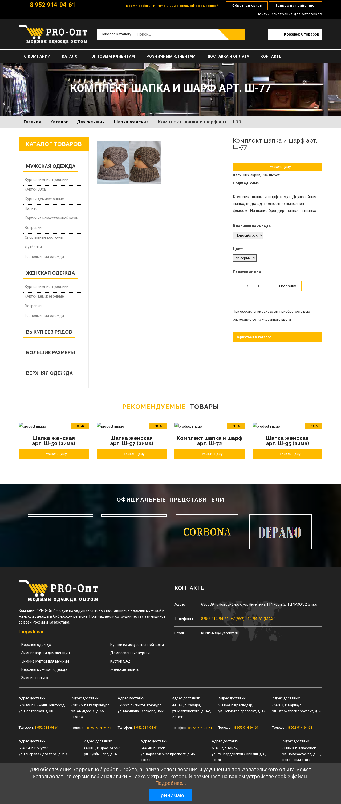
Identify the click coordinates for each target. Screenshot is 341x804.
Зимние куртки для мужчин (45, 661)
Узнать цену (280, 167)
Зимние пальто (34, 678)
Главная (32, 122)
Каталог (71, 56)
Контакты (271, 56)
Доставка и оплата (228, 56)
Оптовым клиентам (113, 56)
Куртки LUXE (35, 189)
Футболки (33, 247)
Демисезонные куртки (130, 653)
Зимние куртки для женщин (45, 653)
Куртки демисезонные (44, 199)
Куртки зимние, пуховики (46, 180)
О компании (37, 56)
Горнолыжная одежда (44, 256)
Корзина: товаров (301, 34)
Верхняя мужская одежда (44, 669)
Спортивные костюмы (44, 237)
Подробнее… (170, 783)
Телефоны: (184, 619)
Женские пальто (124, 669)
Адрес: (180, 604)
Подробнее (31, 631)
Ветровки (33, 228)
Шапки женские (131, 122)
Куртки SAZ (120, 661)
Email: (179, 633)
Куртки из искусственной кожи (51, 218)
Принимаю (170, 795)
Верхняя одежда (36, 645)
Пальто (31, 208)
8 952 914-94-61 (51, 5)
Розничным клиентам (171, 56)
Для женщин (91, 122)
